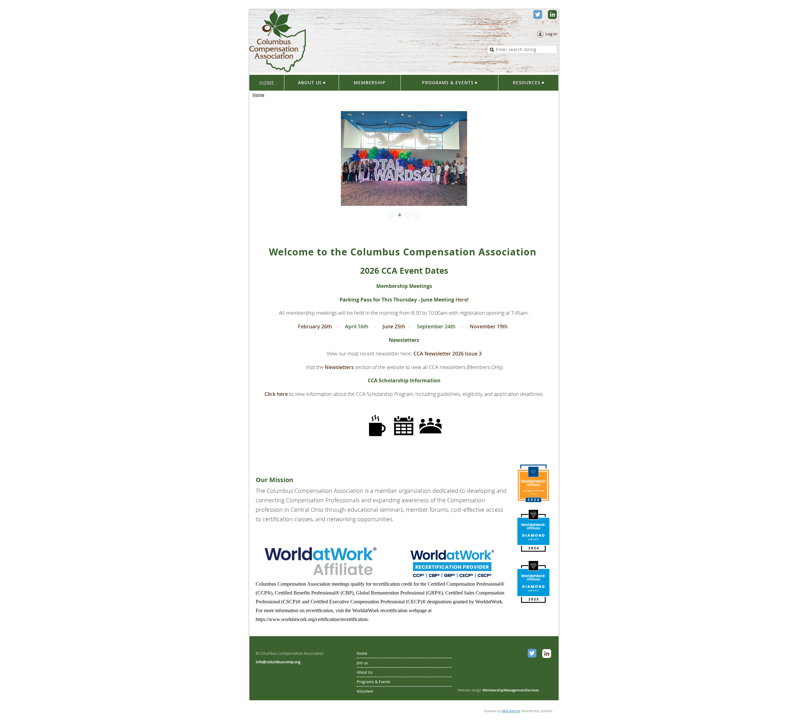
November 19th (489, 326)
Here (461, 299)
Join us (362, 662)
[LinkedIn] (553, 15)
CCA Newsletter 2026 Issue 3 (447, 353)
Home (362, 653)
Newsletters (340, 367)
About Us (365, 672)
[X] (538, 15)
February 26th (315, 326)
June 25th (393, 326)
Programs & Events (373, 681)
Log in (551, 34)
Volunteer (365, 691)
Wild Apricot (511, 711)
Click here (276, 394)
